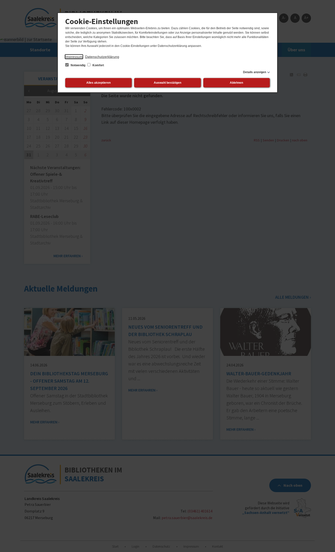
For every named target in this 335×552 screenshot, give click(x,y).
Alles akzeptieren (98, 82)
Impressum (74, 57)
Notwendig (78, 65)
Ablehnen (236, 82)
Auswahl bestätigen (167, 82)
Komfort (98, 65)
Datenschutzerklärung (102, 57)
